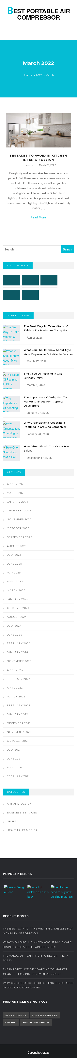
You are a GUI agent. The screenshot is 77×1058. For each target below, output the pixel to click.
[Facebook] (11, 280)
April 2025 (15, 581)
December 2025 (19, 510)
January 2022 (17, 714)
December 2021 (18, 723)
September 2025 (19, 537)
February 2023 (18, 678)
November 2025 (19, 519)
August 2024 (17, 616)
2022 (39, 75)
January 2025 (17, 599)
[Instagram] (30, 280)
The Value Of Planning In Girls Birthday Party (35, 958)
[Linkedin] (30, 295)
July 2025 (14, 554)
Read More (38, 217)
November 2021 (19, 731)
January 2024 (17, 652)
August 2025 (16, 546)
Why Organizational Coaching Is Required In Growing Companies (38, 985)
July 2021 (14, 749)
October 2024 (18, 607)
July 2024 (14, 625)
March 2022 (16, 696)
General (13, 821)
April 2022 (15, 687)
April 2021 (14, 767)
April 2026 (15, 484)
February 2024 (18, 643)
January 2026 (17, 501)
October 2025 (18, 528)
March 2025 (16, 590)
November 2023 (19, 661)
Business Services (22, 812)
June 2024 (14, 634)
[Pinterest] (11, 295)
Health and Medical (23, 830)
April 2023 (15, 670)
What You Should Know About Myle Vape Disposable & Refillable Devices (37, 944)
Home (28, 75)
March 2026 (16, 492)
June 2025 (14, 563)
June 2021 (14, 758)
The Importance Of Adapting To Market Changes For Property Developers (45, 401)
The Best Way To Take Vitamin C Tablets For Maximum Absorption (38, 931)
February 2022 (18, 705)
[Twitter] (48, 280)
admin (29, 165)
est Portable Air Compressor (38, 12)
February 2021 (18, 776)
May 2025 (14, 572)
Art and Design (19, 803)
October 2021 (18, 740)
